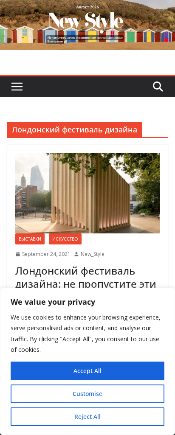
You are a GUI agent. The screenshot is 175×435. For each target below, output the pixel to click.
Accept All (87, 371)
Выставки (30, 239)
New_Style (92, 254)
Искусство (65, 239)
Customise (87, 394)
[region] (87, 361)
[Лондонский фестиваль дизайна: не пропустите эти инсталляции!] (87, 193)
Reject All (87, 417)
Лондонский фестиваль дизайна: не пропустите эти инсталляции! (85, 284)
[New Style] (87, 9)
